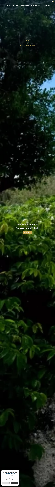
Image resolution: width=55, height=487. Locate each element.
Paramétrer (6, 482)
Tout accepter (14, 482)
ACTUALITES (46, 5)
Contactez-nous (35, 5)
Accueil (8, 5)
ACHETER (15, 5)
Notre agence (24, 5)
